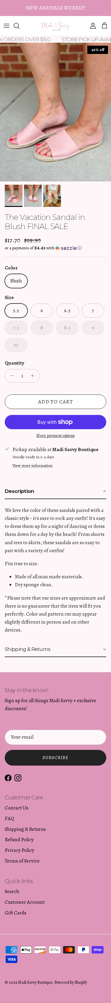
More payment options (55, 435)
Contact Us (16, 807)
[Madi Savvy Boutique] (55, 26)
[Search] (19, 25)
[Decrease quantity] (10, 375)
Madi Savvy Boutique (35, 982)
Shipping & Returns (25, 829)
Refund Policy (19, 839)
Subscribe (56, 758)
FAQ (9, 818)
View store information (32, 465)
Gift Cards (15, 912)
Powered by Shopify (70, 982)
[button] (55, 248)
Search (12, 891)
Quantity (14, 363)
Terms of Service (22, 860)
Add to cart (55, 401)
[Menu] (6, 25)
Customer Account (25, 902)
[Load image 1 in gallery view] (55, 112)
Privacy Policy (19, 850)
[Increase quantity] (34, 375)
